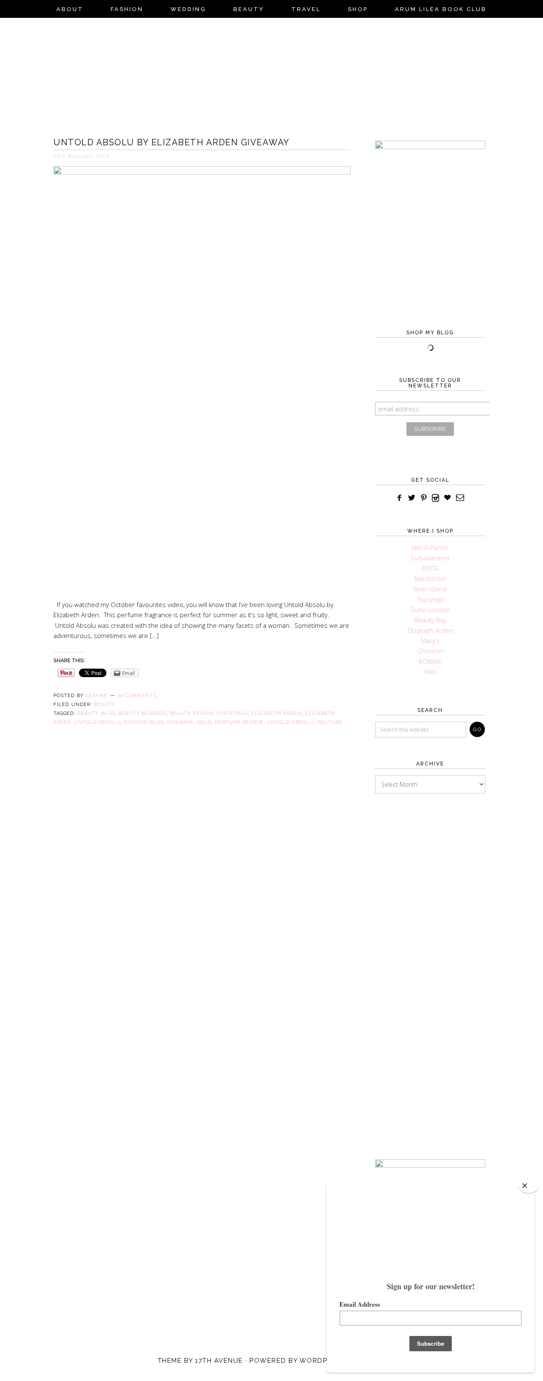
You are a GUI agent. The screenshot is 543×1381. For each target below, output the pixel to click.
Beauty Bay (430, 620)
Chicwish (430, 651)
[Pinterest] (424, 498)
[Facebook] (400, 498)
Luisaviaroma (430, 558)
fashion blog (143, 722)
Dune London (430, 609)
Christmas (232, 713)
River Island (430, 589)
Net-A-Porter (430, 547)
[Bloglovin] (447, 498)
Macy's (430, 640)
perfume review (239, 722)
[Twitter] (411, 498)
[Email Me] (460, 498)
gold (204, 722)
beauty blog (96, 713)
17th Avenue (219, 1360)
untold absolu (290, 722)
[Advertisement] (430, 963)
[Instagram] (436, 498)
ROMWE (430, 661)
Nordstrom (430, 578)
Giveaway (180, 722)
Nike (430, 671)
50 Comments (137, 695)
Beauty (104, 704)
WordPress (322, 1360)
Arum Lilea (271, 74)
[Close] (528, 1186)
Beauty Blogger (142, 713)
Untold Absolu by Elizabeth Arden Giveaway (171, 142)
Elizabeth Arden (276, 713)
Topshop (430, 599)
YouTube (330, 722)
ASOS (430, 568)
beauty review (191, 713)
